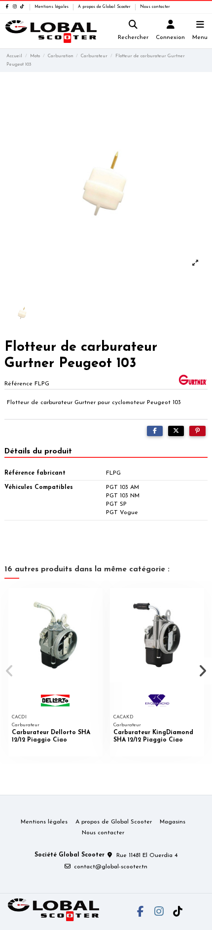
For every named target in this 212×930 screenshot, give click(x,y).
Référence (18, 384)
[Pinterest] (197, 431)
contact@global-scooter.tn (110, 867)
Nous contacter (155, 7)
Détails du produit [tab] (38, 451)
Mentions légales (52, 7)
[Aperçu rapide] (95, 602)
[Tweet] (176, 431)
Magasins (172, 822)
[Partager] (155, 431)
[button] (9, 671)
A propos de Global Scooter (105, 7)
